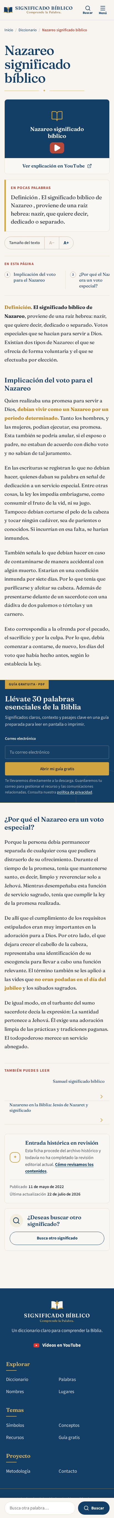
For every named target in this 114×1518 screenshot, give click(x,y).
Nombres (15, 1391)
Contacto (68, 1471)
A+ (66, 243)
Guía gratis (69, 1437)
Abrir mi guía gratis (57, 769)
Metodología (18, 1471)
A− (52, 243)
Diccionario (28, 30)
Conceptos (69, 1425)
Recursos (15, 1437)
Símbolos (15, 1425)
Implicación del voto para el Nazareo (35, 277)
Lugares (66, 1391)
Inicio (8, 30)
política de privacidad (74, 792)
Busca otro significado (57, 1238)
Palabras (67, 1379)
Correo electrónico (20, 738)
